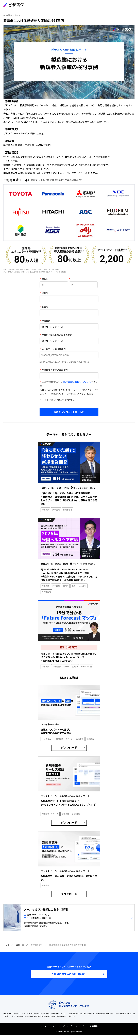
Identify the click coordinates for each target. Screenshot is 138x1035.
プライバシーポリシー (50, 1026)
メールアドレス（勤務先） (54, 349)
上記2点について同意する (59, 400)
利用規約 (94, 1026)
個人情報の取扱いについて (77, 381)
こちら (40, 133)
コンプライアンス (74, 1026)
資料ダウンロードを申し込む (69, 412)
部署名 (44, 306)
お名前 (44, 279)
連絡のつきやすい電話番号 (54, 370)
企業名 (44, 293)
